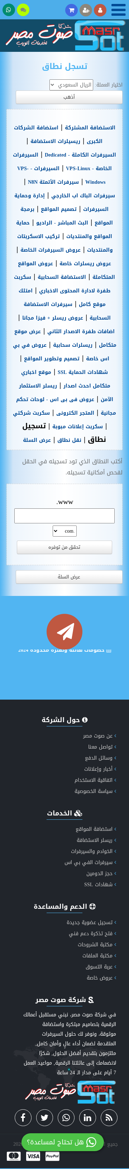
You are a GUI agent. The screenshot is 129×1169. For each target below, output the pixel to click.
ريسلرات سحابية (72, 345)
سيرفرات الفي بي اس (88, 862)
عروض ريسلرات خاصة (85, 263)
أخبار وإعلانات (98, 769)
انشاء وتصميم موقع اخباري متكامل (62, 672)
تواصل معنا (100, 747)
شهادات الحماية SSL (83, 372)
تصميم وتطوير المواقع (52, 359)
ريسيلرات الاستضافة (55, 141)
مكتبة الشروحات (95, 944)
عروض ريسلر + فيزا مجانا (52, 318)
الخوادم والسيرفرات (92, 851)
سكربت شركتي (31, 413)
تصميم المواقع (59, 209)
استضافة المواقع (94, 829)
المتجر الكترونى (75, 413)
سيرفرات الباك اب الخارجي (83, 196)
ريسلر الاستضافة (95, 840)
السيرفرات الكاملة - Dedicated (80, 155)
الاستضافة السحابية (62, 277)
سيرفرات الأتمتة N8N (53, 182)
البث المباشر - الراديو (62, 223)
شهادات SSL (98, 884)
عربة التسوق (99, 967)
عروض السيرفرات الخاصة (50, 250)
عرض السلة (37, 440)
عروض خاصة (100, 978)
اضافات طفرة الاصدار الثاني (81, 331)
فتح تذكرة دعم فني (91, 933)
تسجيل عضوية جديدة (90, 922)
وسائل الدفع (99, 758)
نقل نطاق (69, 440)
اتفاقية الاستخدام (94, 780)
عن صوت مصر (98, 736)
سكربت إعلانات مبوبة (77, 426)
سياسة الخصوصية (94, 791)
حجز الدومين (99, 873)
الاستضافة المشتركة (90, 128)
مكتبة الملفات (97, 956)
